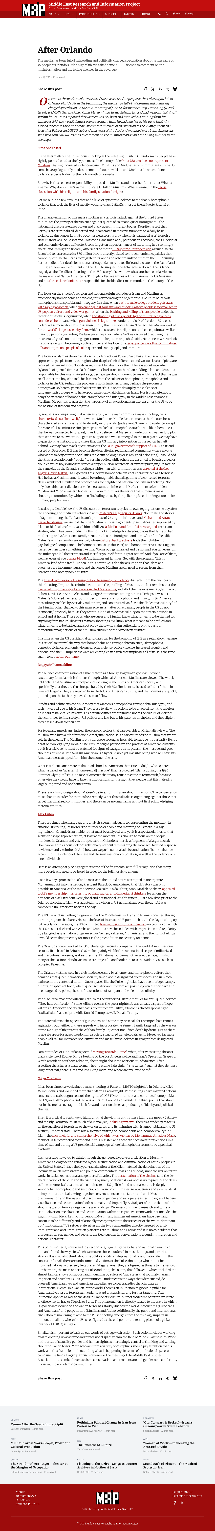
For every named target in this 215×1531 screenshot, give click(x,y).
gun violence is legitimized (98, 321)
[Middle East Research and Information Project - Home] (34, 9)
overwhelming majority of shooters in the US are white (77, 589)
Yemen (15, 1420)
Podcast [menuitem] (144, 14)
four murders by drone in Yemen (123, 924)
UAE (79, 1440)
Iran (80, 1418)
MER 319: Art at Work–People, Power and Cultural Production (40, 1445)
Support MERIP (182, 1491)
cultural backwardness (116, 540)
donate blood (76, 558)
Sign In (177, 13)
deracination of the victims (137, 1176)
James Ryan (17, 1451)
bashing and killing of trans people (135, 312)
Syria (80, 1459)
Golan (15, 1459)
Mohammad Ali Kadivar (89, 1430)
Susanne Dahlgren (20, 1428)
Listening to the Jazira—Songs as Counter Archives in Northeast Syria (107, 1465)
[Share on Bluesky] (175, 89)
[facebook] (175, 1502)
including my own (122, 1122)
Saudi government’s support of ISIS (131, 446)
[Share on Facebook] (145, 89)
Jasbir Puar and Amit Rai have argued (130, 527)
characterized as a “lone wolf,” (59, 419)
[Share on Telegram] (167, 89)
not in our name (67, 656)
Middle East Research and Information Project (94, 4)
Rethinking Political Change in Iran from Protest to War (106, 1424)
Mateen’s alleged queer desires (120, 513)
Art (13, 1439)
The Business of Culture (94, 1445)
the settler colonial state (66, 281)
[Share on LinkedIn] (160, 89)
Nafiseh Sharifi (151, 1472)
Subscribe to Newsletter (187, 1495)
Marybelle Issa (150, 1451)
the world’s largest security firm (65, 330)
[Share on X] (152, 89)
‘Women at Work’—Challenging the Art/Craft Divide (168, 1445)
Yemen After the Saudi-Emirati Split (37, 1424)
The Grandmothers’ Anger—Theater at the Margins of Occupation (39, 1465)
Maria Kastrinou (33, 1472)
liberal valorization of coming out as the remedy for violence (86, 580)
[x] (182, 1502)
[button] (55, 14)
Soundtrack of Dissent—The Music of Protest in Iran (170, 1465)
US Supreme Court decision (132, 249)
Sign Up (189, 13)
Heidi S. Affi (83, 1472)
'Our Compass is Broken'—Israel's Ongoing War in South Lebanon (167, 1424)
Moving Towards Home (109, 1052)
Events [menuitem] (129, 14)
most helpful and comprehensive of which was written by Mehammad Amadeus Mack (113, 1135)
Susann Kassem (151, 1430)
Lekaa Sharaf (17, 1472)
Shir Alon (82, 1449)
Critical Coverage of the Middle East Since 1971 (73, 8)
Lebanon (148, 1418)
